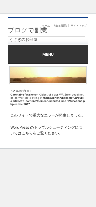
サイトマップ (79, 25)
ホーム (46, 25)
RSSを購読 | (62, 25)
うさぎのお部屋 (23, 39)
